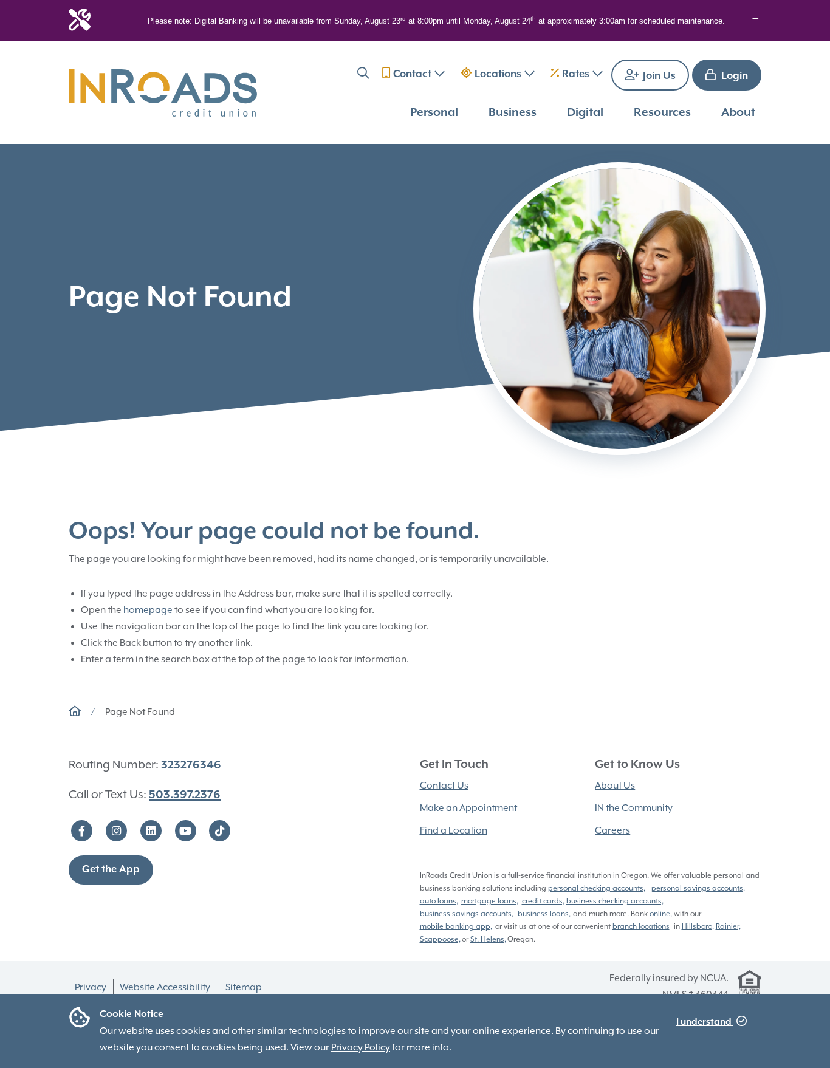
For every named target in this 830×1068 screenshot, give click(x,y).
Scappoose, (440, 939)
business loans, (544, 913)
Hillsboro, (698, 926)
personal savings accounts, (698, 888)
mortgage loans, (489, 901)
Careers (612, 830)
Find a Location (453, 830)
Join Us (658, 76)
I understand (704, 1022)
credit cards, (543, 901)
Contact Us (444, 785)
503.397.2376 (185, 795)
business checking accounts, (615, 901)
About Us (615, 785)
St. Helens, (488, 939)
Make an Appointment (468, 808)
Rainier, (728, 926)
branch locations (641, 926)
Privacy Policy (360, 1047)
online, (661, 913)
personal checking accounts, (596, 888)
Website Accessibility (165, 987)
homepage (148, 609)
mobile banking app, (456, 926)
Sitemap (243, 987)
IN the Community (634, 808)
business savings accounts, (466, 913)
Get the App (111, 869)
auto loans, (439, 901)
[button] (363, 75)
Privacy (90, 987)
